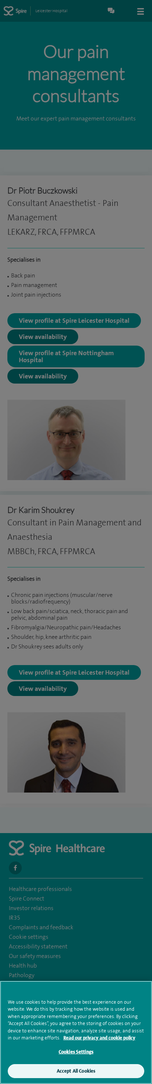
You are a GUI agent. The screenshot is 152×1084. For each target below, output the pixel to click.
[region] (76, 1032)
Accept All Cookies (76, 1071)
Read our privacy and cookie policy (99, 1038)
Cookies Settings (76, 1052)
